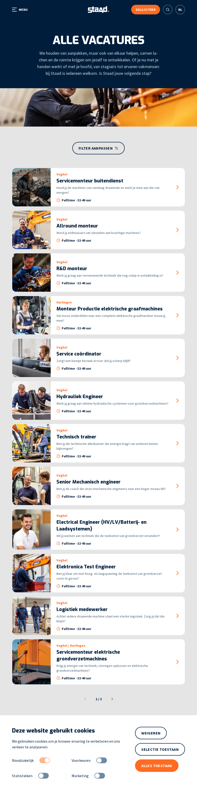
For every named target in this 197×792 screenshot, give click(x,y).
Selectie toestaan (160, 749)
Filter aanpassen (96, 148)
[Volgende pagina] (112, 699)
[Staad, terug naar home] (98, 9)
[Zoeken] (167, 9)
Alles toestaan (156, 765)
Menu (23, 9)
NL (180, 9)
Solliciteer (145, 9)
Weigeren (150, 733)
